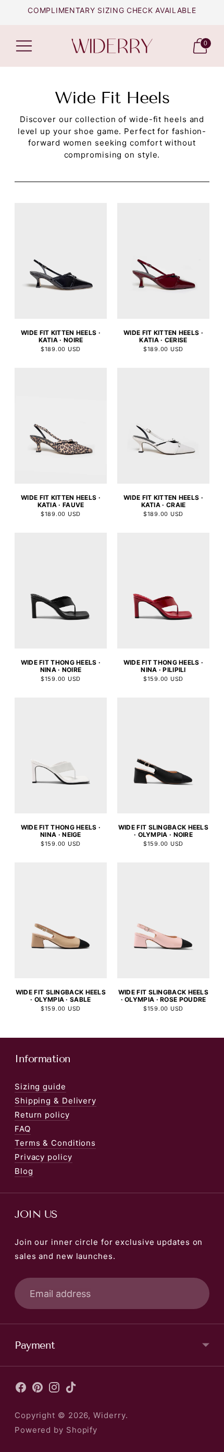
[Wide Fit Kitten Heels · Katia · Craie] (163, 425)
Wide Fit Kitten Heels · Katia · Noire (61, 336)
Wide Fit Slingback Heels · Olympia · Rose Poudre (163, 995)
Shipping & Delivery (55, 1101)
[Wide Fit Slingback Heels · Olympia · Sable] (61, 920)
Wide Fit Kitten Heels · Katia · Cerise (163, 336)
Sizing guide (40, 1086)
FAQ (23, 1129)
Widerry (109, 1415)
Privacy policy (43, 1157)
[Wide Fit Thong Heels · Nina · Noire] (61, 590)
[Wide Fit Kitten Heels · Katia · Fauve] (61, 425)
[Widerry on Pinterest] (37, 1389)
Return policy (42, 1115)
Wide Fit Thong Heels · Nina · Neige (61, 830)
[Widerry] (112, 46)
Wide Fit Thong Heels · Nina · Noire (61, 666)
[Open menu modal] (24, 46)
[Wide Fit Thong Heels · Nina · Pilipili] (163, 590)
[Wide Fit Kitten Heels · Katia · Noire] (61, 260)
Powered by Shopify (56, 1430)
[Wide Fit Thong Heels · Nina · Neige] (61, 755)
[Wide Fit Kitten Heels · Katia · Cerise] (163, 260)
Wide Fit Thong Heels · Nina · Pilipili (163, 666)
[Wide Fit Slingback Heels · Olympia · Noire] (163, 755)
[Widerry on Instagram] (54, 1389)
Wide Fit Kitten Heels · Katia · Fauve (61, 501)
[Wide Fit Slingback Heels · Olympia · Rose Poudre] (163, 920)
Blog (24, 1171)
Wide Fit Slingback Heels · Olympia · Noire (163, 830)
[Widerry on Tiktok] (71, 1389)
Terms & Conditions (55, 1143)
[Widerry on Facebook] (21, 1389)
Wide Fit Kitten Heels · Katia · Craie (163, 501)
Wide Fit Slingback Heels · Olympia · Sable (61, 995)
